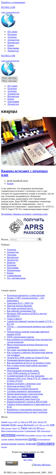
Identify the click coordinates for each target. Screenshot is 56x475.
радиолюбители (43, 439)
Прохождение (13, 270)
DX (30, 422)
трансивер (45, 443)
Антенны (12, 37)
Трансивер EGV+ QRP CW (20, 303)
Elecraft (40, 422)
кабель (45, 435)
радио (32, 439)
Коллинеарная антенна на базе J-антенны (27, 412)
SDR (52, 425)
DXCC (35, 422)
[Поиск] (39, 239)
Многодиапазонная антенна (12, 431)
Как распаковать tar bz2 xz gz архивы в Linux (29, 363)
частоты (4, 447)
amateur (4, 422)
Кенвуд (42, 428)
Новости (11, 262)
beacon (10, 422)
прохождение (21, 439)
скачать (21, 443)
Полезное (12, 34)
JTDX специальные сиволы (20, 337)
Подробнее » (24, 214)
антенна (8, 434)
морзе (50, 435)
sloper (14, 428)
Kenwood (28, 425)
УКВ (38, 431)
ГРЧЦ (34, 428)
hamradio (5, 425)
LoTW (36, 425)
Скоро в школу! (14, 318)
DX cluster (12, 31)
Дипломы (11, 254)
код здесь (28, 459)
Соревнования (14, 275)
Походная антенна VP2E (19, 386)
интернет (39, 435)
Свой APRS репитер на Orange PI (23, 373)
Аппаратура (13, 40)
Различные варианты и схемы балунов (26, 295)
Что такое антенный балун (20, 308)
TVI (19, 428)
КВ (38, 428)
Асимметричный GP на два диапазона (25, 376)
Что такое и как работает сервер (22, 396)
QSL (47, 425)
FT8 (45, 422)
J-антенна (19, 425)
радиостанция (9, 443)
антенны (20, 435)
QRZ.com (42, 425)
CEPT (15, 422)
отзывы (4, 439)
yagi (30, 428)
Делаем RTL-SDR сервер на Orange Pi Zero (28, 357)
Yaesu (24, 427)
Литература (13, 51)
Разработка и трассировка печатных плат (27, 409)
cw (19, 422)
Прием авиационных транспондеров (25, 394)
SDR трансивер (6, 428)
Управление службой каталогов (22, 389)
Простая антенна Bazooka (19, 306)
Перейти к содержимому (13, 2)
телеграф (31, 443)
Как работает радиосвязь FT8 (21, 311)
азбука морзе (45, 431)
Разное (10, 45)
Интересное (13, 42)
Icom (13, 424)
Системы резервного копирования (24, 391)
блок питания (30, 435)
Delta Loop (24, 422)
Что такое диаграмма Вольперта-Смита (26, 350)
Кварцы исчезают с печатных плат (24, 383)
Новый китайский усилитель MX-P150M (27, 401)
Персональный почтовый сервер (23, 370)
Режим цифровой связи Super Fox (23, 399)
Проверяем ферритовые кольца (22, 360)
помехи (11, 439)
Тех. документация (16, 278)
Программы (13, 48)
